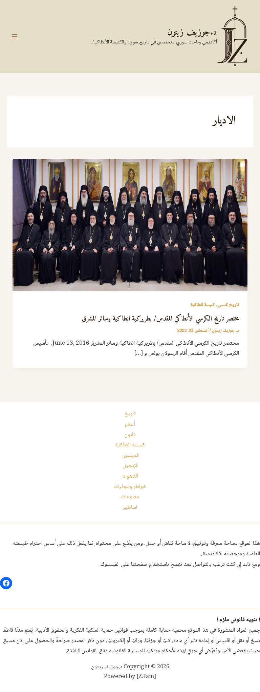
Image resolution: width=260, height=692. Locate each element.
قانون (130, 435)
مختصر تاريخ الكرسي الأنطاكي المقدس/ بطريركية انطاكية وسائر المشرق (160, 319)
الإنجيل (130, 466)
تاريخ (130, 414)
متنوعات (130, 497)
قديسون (130, 456)
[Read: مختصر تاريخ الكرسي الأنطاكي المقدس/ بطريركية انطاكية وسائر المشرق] (130, 225)
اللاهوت (130, 476)
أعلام (130, 424)
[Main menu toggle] (14, 36)
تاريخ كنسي (228, 305)
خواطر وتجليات (130, 487)
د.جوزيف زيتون (192, 32)
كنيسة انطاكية (203, 305)
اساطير (130, 508)
